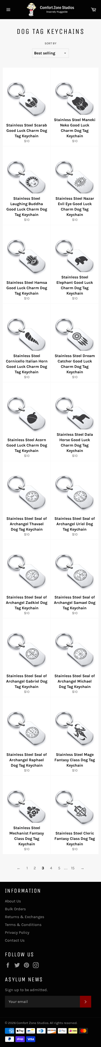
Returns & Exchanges (24, 916)
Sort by (50, 43)
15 (73, 868)
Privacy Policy (17, 932)
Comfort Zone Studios (32, 1023)
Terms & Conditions (23, 924)
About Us (13, 901)
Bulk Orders (15, 909)
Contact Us (15, 940)
